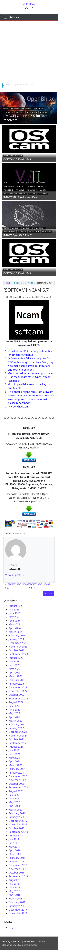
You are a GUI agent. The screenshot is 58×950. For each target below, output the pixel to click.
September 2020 (18, 787)
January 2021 (16, 772)
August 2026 (16, 606)
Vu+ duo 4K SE (26, 108)
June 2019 (14, 843)
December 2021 (18, 731)
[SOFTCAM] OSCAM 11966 (17, 159)
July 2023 (14, 661)
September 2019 (18, 831)
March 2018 (15, 898)
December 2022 (18, 687)
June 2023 (14, 665)
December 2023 (18, 643)
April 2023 (15, 672)
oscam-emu (8, 156)
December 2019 (18, 820)
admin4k (47, 297)
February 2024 (17, 635)
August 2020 (16, 791)
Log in (12, 927)
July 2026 (14, 609)
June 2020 (14, 798)
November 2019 (18, 824)
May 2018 (14, 891)
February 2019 (17, 857)
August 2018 (16, 880)
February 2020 (17, 813)
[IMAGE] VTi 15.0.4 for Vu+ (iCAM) (20, 197)
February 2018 (17, 902)
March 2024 (15, 631)
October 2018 (16, 872)
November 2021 (18, 735)
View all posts (13, 575)
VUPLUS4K (29, 4)
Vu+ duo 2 (30, 183)
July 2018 (14, 883)
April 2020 (15, 806)
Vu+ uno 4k (20, 112)
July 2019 (14, 839)
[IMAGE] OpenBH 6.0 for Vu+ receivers (25, 117)
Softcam (18, 156)
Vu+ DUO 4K (14, 108)
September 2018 (18, 876)
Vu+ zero (32, 194)
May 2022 (14, 713)
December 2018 (18, 865)
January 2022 (16, 728)
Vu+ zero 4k (44, 112)
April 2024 (15, 628)
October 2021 (16, 739)
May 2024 (14, 624)
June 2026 (14, 613)
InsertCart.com (29, 944)
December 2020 (18, 776)
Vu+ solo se (8, 190)
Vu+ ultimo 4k (8, 112)
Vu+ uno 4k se (32, 112)
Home (15, 17)
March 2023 (15, 676)
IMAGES (5, 108)
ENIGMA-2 (18, 283)
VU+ (13, 183)
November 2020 (18, 780)
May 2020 (14, 802)
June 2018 (14, 887)
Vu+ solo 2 (31, 186)
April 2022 (15, 717)
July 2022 (14, 706)
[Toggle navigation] (6, 17)
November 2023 (18, 646)
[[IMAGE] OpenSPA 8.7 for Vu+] (29, 215)
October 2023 (16, 650)
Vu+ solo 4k (38, 108)
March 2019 (15, 854)
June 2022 (14, 709)
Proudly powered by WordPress (19, 941)
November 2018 (18, 869)
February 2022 (17, 724)
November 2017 (18, 913)
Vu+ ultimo (20, 190)
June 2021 (14, 754)
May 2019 (14, 846)
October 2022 (16, 694)
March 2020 (15, 809)
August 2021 (16, 746)
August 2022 (16, 702)
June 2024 (14, 620)
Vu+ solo (20, 186)
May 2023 (14, 669)
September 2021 (18, 743)
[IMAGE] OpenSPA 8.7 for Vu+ (19, 84)
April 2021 (15, 761)
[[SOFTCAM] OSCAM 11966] (29, 139)
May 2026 (14, 617)
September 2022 (18, 698)
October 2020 (16, 783)
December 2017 (18, 909)
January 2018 (16, 906)
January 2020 (16, 817)
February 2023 (17, 680)
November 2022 (18, 691)
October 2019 (16, 828)
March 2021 (15, 765)
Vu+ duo (20, 183)
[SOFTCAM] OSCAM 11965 (17, 273)
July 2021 (14, 750)
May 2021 (14, 757)
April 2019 (15, 850)
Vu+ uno (43, 190)
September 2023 (18, 654)
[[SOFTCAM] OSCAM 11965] (29, 253)
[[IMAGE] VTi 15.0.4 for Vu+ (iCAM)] (29, 177)
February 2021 (17, 768)
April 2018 (15, 895)
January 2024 (16, 639)
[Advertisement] (29, 51)
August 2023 (16, 657)
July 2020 (14, 794)
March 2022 (15, 720)
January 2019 (16, 861)
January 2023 (16, 683)
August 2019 (16, 835)
